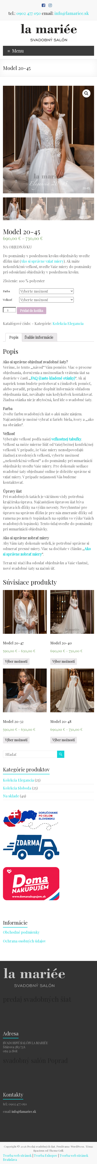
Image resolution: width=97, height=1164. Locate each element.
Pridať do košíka (31, 310)
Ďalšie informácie (39, 337)
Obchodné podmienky (21, 932)
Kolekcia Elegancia (68, 323)
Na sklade (11, 796)
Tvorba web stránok (17, 1155)
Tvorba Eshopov (45, 1155)
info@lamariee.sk (72, 13)
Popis (13, 337)
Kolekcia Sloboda (17, 788)
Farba (6, 291)
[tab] (13, 337)
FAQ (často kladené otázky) (53, 378)
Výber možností (16, 661)
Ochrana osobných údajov (24, 941)
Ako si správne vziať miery (42, 261)
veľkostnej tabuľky (66, 439)
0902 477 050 (28, 13)
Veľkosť (7, 299)
